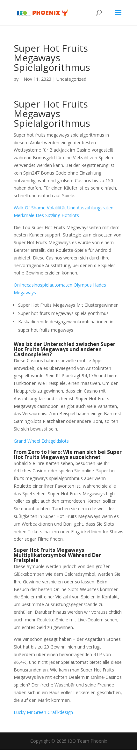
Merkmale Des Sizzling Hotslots (46, 215)
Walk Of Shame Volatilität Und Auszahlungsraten (63, 208)
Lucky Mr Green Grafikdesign (43, 712)
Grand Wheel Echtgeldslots (41, 441)
